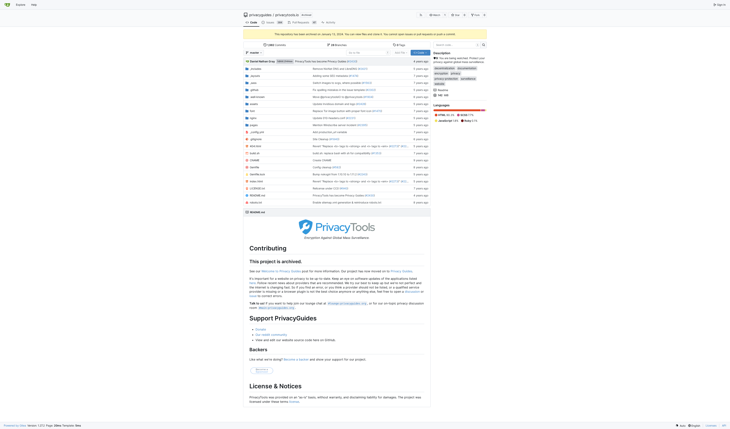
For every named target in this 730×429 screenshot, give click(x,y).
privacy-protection (446, 78)
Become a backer (296, 359)
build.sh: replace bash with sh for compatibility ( (342, 153)
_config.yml (257, 132)
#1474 (353, 75)
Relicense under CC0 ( (326, 188)
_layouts (255, 75)
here (252, 283)
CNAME (254, 160)
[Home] (7, 4)
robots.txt (256, 202)
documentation (467, 68)
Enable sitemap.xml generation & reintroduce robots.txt (347, 202)
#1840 (334, 139)
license (294, 402)
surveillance (468, 78)
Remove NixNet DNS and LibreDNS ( (336, 68)
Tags (401, 45)
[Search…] (483, 45)
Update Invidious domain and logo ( (335, 104)
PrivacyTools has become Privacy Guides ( (321, 61)
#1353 (376, 153)
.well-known (257, 97)
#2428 (361, 104)
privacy (455, 73)
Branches (339, 45)
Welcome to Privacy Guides (281, 271)
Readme (443, 90)
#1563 (367, 82)
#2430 (352, 61)
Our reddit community (271, 335)
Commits (276, 45)
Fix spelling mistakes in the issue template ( (340, 89)
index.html (256, 181)
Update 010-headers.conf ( (330, 118)
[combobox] (368, 53)
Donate (261, 329)
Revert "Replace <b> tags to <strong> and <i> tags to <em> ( (351, 146)
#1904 (368, 97)
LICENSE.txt (257, 188)
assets (254, 104)
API (724, 425)
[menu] (680, 425)
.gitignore (256, 139)
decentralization (445, 68)
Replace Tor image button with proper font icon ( (343, 111)
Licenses (711, 425)
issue (253, 296)
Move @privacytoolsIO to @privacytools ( (338, 97)
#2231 (351, 118)
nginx (253, 118)
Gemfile (254, 167)
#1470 (377, 111)
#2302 (371, 89)
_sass (253, 82)
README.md (257, 195)
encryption (441, 73)
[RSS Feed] (421, 15)
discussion (412, 291)
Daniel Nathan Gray (262, 61)
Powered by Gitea (15, 425)
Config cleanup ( (323, 167)
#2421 (363, 68)
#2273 (394, 146)
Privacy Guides (401, 271)
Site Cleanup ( (321, 139)
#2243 (362, 174)
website (439, 83)
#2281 (405, 146)
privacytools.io (287, 15)
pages (254, 125)
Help (34, 4)
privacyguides (260, 15)
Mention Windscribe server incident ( (335, 125)
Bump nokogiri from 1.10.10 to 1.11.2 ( (335, 174)
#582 (336, 167)
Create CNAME (322, 160)
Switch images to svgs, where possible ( (338, 82)
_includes (255, 68)
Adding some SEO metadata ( (331, 75)
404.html (255, 146)
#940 (343, 188)
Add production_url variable (330, 132)
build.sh (254, 153)
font (252, 111)
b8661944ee (285, 61)
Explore (20, 4)
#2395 (362, 125)
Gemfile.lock (257, 174)
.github (254, 89)
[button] (435, 15)
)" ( (400, 146)
